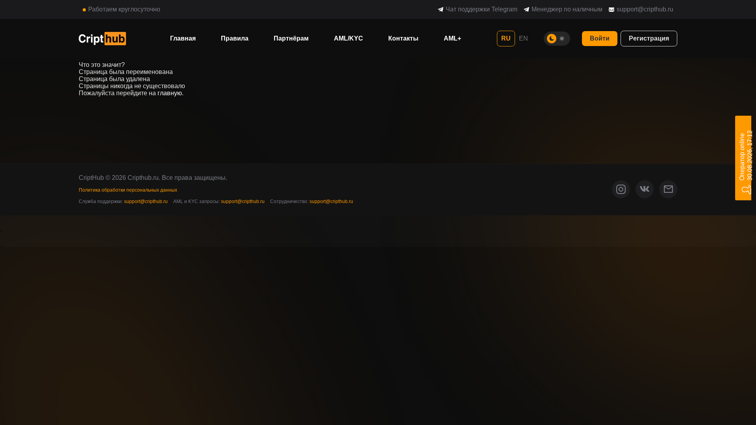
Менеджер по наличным (567, 9)
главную (170, 93)
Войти (600, 38)
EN (523, 38)
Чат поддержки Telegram (481, 9)
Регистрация (649, 38)
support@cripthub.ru (645, 9)
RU (506, 38)
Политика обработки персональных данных (128, 190)
